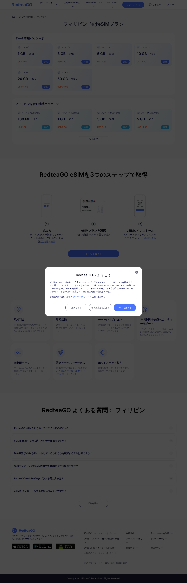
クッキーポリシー (81, 296)
